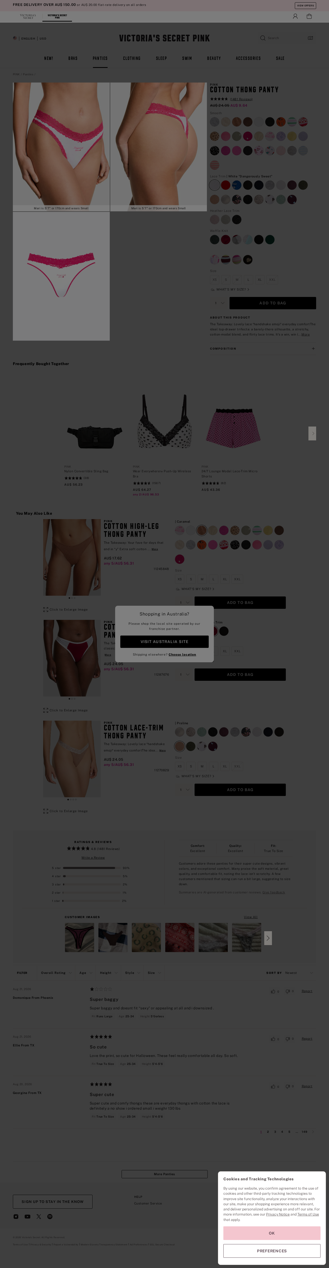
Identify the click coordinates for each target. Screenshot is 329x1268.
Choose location (182, 654)
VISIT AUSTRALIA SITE (164, 641)
